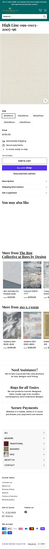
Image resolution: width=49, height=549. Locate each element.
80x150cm (8, 116)
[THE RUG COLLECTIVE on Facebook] (25, 512)
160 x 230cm (29, 307)
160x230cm (38, 116)
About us (6, 486)
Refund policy (8, 499)
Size (4, 111)
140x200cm (23, 116)
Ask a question (9, 192)
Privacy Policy (8, 489)
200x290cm (9, 122)
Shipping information (13, 187)
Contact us (7, 482)
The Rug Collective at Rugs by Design (24, 254)
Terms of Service (9, 496)
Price (4, 130)
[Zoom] (45, 101)
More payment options (24, 173)
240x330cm (24, 122)
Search (5, 493)
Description (8, 181)
